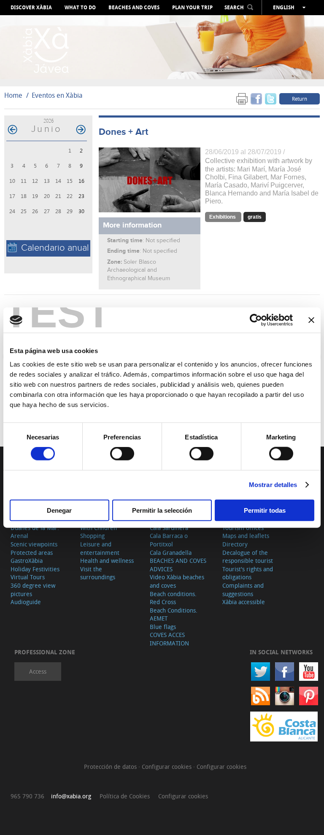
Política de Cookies (125, 796)
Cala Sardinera (169, 528)
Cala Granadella (171, 553)
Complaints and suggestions (243, 589)
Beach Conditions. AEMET (173, 614)
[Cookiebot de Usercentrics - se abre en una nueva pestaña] (256, 320)
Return (299, 98)
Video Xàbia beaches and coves (177, 581)
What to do (80, 7)
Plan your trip (192, 7)
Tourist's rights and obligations (247, 573)
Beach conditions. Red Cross (173, 598)
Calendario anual (55, 248)
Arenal (19, 536)
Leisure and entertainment (99, 548)
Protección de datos (111, 767)
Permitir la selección (162, 510)
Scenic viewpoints (34, 544)
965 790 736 (27, 796)
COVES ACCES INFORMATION (169, 639)
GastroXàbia (27, 561)
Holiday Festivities (35, 569)
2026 (48, 121)
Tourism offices (243, 528)
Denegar (59, 510)
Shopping (92, 536)
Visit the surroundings (97, 573)
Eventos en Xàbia (57, 95)
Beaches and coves (133, 7)
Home (13, 95)
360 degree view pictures (33, 589)
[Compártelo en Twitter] (270, 98)
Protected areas (32, 553)
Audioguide (26, 602)
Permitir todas (265, 510)
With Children (98, 528)
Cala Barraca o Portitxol (169, 540)
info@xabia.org (71, 796)
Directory (235, 544)
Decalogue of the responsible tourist (247, 557)
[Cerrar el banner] (311, 320)
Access (37, 671)
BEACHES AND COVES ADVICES (178, 565)
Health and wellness (107, 561)
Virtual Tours (28, 577)
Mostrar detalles (273, 484)
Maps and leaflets (245, 536)
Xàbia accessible (243, 602)
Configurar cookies (167, 767)
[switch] (122, 453)
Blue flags (163, 627)
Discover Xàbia (31, 7)
